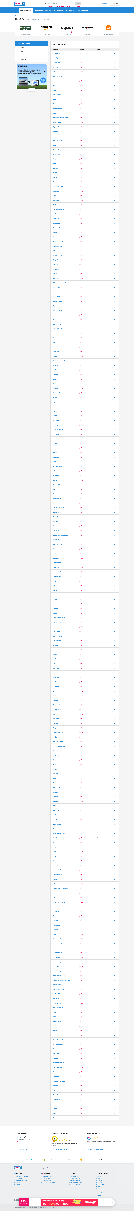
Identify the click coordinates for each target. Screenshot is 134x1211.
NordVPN (100, 1193)
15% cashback (46, 32)
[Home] (16, 10)
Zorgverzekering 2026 (22, 1176)
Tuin (22, 55)
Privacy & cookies (32, 1207)
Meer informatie (23, 1149)
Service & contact (75, 1178)
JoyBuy (99, 1176)
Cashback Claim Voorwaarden (47, 1207)
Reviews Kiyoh (47, 1180)
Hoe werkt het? (74, 1176)
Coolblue (74, 6)
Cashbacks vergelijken (49, 1182)
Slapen (22, 51)
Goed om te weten (75, 1184)
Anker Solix (57, 6)
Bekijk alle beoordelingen (61, 1149)
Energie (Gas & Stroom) (27, 59)
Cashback (81, 49)
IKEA (98, 1178)
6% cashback (25, 32)
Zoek (78, 3)
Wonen (22, 47)
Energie (18, 1182)
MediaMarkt (100, 1184)
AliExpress (67, 6)
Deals (98, 49)
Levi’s (62, 6)
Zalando (99, 1195)
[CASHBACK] (20, 4)
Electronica (19, 1178)
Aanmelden (104, 3)
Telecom (18, 1184)
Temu (98, 1186)
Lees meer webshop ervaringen (98, 1149)
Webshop (55, 49)
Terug (18, 15)
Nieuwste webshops (21, 1180)
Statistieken (46, 1178)
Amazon (99, 1180)
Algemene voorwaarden (19, 1207)
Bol (98, 1188)
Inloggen (116, 3)
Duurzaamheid (47, 1176)
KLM (78, 6)
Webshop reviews (75, 1180)
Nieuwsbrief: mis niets (76, 1182)
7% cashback (88, 32)
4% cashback (67, 32)
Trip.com (50, 6)
